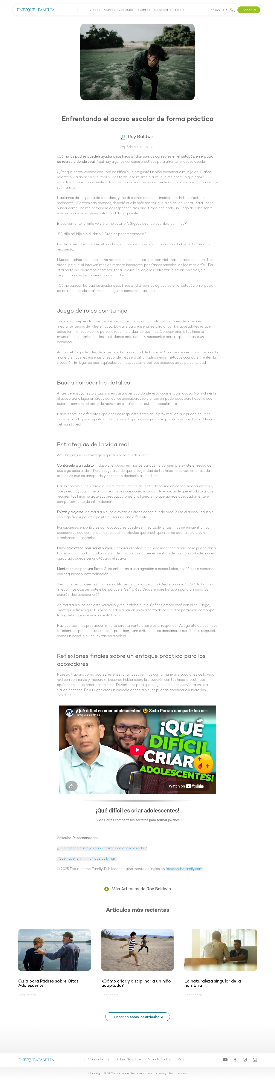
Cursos (109, 10)
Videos (94, 10)
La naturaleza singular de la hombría (212, 983)
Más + (180, 10)
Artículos (126, 10)
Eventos (144, 10)
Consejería (162, 10)
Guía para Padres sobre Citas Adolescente (48, 983)
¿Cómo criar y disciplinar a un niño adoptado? (136, 983)
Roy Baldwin (141, 137)
